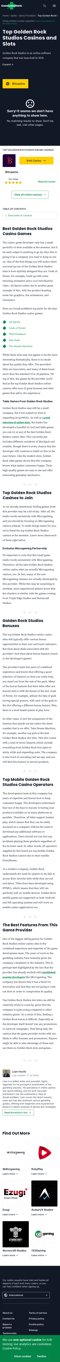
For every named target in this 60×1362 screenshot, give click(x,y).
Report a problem (7, 1326)
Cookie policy (36, 1324)
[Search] (45, 6)
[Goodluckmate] (11, 6)
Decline (41, 1356)
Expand (8, 64)
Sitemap (33, 1330)
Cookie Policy (12, 1348)
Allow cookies (22, 1356)
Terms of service (38, 1312)
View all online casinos (28, 194)
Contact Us (9, 1318)
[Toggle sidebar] (54, 5)
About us (7, 1312)
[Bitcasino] (9, 160)
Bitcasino (18, 83)
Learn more (11, 1174)
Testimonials (10, 1333)
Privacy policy (36, 1318)
